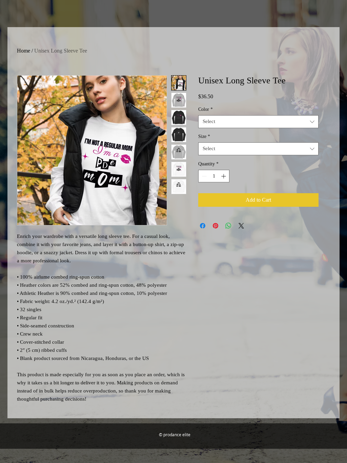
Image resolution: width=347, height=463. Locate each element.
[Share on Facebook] (203, 226)
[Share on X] (241, 226)
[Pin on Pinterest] (215, 226)
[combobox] (258, 121)
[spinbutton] (214, 176)
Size (204, 136)
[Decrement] (203, 176)
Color (205, 109)
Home (23, 51)
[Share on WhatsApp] (228, 226)
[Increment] (224, 176)
